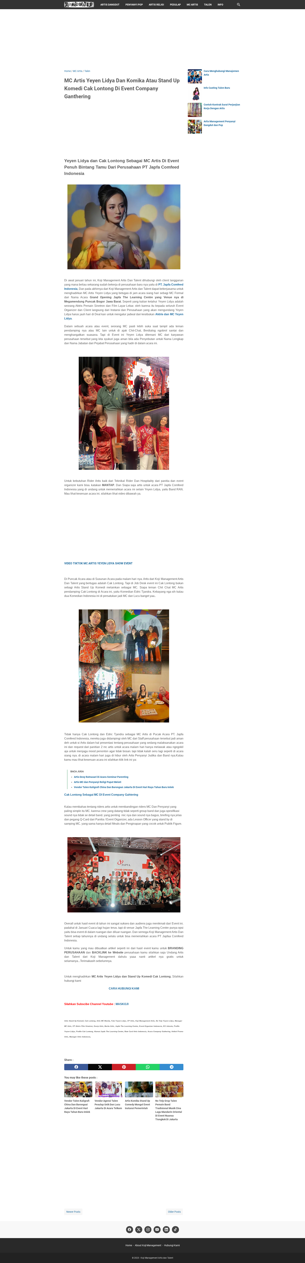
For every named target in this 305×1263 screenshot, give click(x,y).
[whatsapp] (148, 1067)
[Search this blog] (239, 4)
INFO (220, 4)
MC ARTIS (192, 4)
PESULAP (175, 4)
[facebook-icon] (129, 1229)
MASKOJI (122, 1004)
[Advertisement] (152, 39)
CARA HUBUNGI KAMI (124, 988)
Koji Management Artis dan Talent (157, 1258)
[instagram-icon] (147, 1229)
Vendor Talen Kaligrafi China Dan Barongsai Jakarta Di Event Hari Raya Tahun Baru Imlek (124, 787)
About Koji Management (148, 1245)
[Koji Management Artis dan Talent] (79, 4)
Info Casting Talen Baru (217, 87)
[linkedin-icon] (166, 1229)
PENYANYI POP (134, 4)
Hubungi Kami (172, 1245)
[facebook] (76, 1067)
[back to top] (297, 1255)
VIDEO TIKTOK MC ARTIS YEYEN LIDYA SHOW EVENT (98, 563)
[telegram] (171, 1067)
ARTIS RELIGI (156, 4)
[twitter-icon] (138, 1229)
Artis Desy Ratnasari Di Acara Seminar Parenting (101, 777)
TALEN (208, 4)
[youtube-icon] (157, 1229)
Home (128, 1245)
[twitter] (100, 1067)
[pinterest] (124, 1067)
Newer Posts (73, 1211)
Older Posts (174, 1211)
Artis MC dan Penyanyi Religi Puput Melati (97, 782)
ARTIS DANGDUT (109, 4)
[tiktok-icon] (175, 1229)
